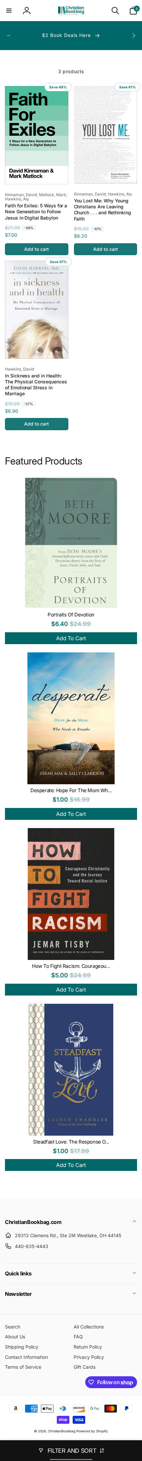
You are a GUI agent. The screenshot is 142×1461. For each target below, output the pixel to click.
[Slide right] (133, 36)
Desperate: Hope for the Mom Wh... (71, 790)
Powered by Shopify (92, 1431)
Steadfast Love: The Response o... (71, 1142)
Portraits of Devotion (71, 614)
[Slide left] (9, 36)
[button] (9, 10)
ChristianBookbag (61, 1431)
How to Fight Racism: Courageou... (71, 966)
